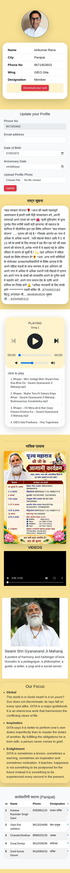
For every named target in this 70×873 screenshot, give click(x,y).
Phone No (11, 121)
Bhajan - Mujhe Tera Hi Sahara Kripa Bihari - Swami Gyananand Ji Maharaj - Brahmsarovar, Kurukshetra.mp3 (33, 397)
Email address (14, 134)
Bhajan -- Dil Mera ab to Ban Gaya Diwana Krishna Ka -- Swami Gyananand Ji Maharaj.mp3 (34, 412)
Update (10, 188)
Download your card (35, 88)
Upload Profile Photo (18, 174)
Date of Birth (12, 148)
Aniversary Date (15, 161)
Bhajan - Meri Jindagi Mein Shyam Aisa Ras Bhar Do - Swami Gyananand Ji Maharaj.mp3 (35, 383)
